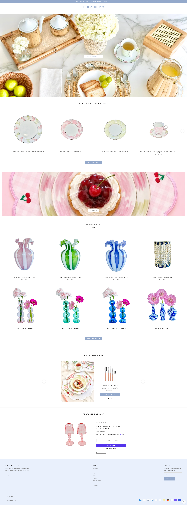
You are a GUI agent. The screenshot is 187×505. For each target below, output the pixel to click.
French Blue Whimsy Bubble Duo (116, 328)
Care (94, 471)
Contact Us (95, 485)
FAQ (94, 473)
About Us (95, 468)
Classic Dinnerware (93, 56)
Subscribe (169, 478)
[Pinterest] (105, 422)
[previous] (4, 131)
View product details (101, 452)
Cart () (180, 7)
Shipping (95, 475)
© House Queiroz (11, 500)
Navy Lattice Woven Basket (162, 277)
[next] (182, 131)
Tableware (119, 12)
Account (167, 7)
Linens (78, 12)
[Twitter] (103, 422)
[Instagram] (5, 475)
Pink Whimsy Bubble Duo (24, 328)
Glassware (87, 12)
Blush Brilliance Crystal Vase (24, 277)
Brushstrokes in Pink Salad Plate (71, 151)
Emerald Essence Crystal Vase (70, 277)
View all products (93, 162)
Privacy (94, 483)
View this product (110, 394)
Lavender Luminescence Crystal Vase (116, 277)
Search (174, 7)
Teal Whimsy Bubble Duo (70, 328)
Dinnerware (98, 12)
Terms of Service (97, 480)
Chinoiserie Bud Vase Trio (162, 328)
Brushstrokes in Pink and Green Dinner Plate (28, 151)
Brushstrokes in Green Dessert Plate (115, 151)
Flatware (109, 12)
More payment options (111, 448)
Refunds (95, 478)
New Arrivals (68, 12)
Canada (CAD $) (10, 496)
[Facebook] (101, 422)
